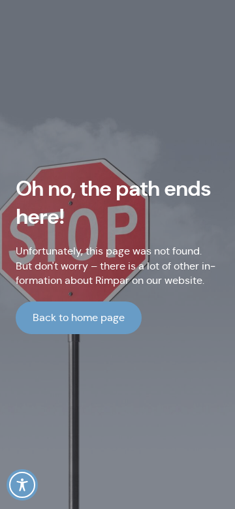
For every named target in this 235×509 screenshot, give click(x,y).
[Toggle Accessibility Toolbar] (22, 484)
